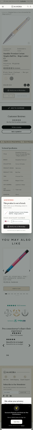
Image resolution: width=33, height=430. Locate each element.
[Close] (29, 199)
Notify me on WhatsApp (17, 226)
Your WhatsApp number (14, 218)
